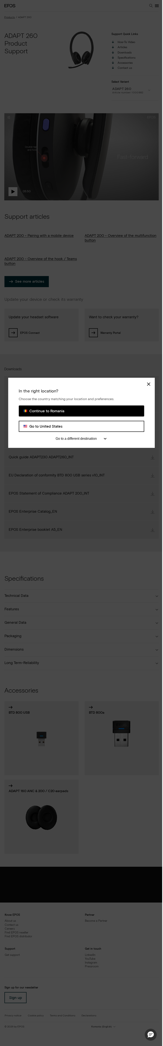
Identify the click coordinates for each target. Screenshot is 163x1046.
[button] (151, 1035)
